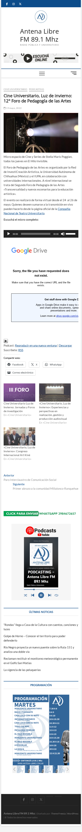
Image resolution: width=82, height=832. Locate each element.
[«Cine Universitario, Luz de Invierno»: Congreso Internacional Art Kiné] (19, 436)
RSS (20, 350)
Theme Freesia (58, 813)
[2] (23, 769)
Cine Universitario (15, 89)
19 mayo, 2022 (14, 108)
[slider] (71, 233)
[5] (65, 769)
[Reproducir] (8, 234)
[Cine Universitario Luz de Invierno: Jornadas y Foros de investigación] (19, 392)
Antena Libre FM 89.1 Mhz (39, 35)
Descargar (65, 345)
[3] (37, 769)
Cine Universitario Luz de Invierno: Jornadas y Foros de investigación (19, 407)
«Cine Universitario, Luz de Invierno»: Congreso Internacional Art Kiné (19, 451)
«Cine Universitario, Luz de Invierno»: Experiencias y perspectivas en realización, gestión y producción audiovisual (55, 411)
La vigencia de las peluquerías (22, 670)
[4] (51, 769)
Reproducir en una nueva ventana (36, 345)
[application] (41, 234)
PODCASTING (36, 89)
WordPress (72, 813)
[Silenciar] (63, 234)
